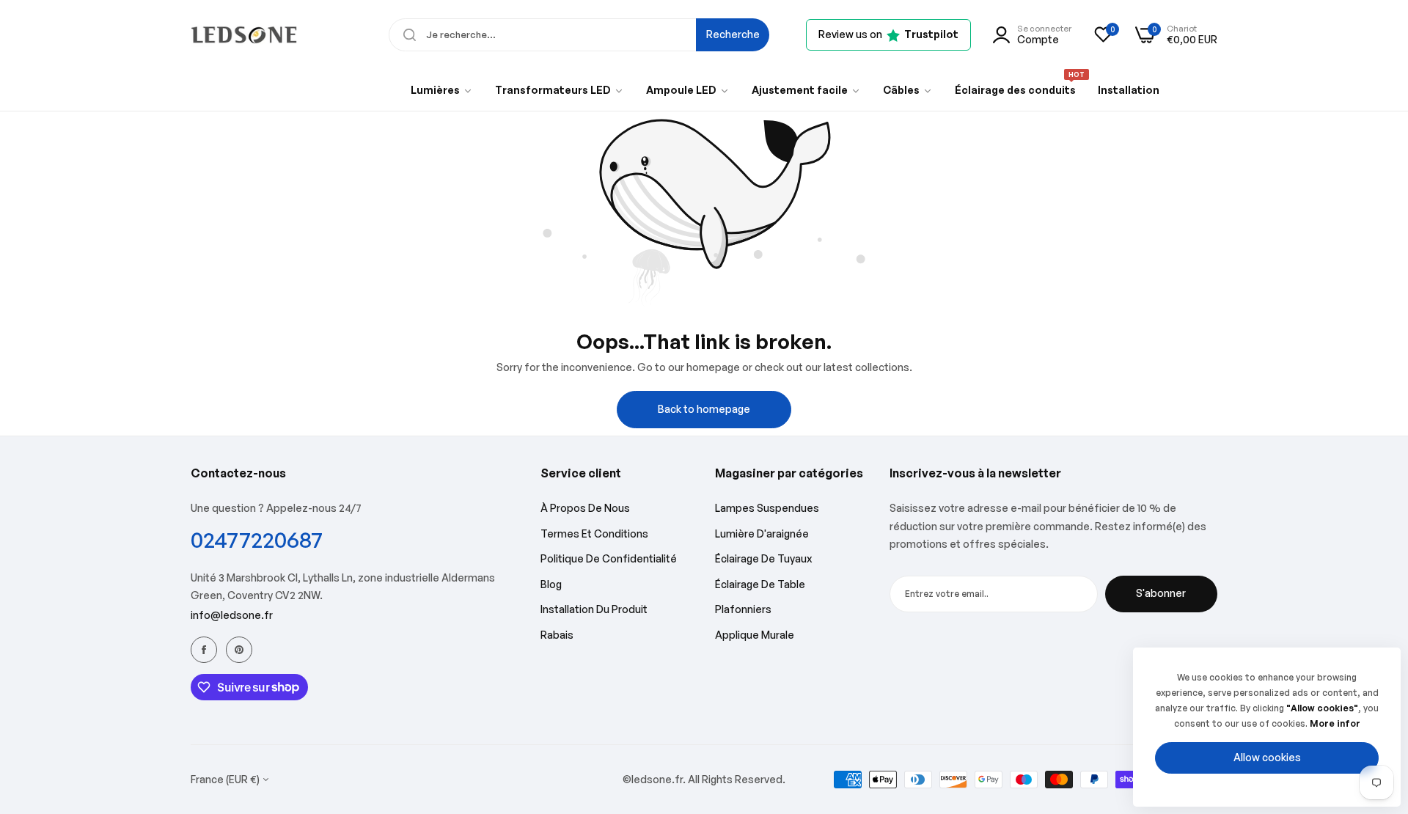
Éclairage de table (760, 584)
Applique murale (754, 634)
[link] (442, 90)
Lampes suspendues (767, 508)
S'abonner (1161, 593)
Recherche (733, 34)
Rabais (556, 634)
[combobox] (579, 34)
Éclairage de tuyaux (763, 558)
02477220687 (257, 539)
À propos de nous (585, 508)
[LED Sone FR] (244, 35)
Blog (551, 584)
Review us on (888, 34)
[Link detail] (204, 650)
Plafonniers (743, 609)
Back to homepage (704, 409)
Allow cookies (1267, 757)
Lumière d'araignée (762, 533)
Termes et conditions (594, 533)
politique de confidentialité (608, 558)
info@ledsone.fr (232, 615)
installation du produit (594, 609)
